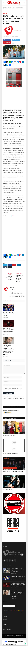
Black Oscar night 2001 (7, 489)
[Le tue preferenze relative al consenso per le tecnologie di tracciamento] (25, 643)
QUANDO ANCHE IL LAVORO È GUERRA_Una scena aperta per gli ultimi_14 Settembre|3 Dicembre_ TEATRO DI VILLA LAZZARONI (8, 350)
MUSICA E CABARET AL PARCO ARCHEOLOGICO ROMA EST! (8, 314)
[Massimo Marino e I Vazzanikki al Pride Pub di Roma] (14, 463)
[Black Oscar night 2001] (14, 481)
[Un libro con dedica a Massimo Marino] (14, 445)
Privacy (4, 626)
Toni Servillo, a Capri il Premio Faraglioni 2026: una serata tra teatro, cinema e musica (8, 331)
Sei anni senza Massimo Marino (9, 435)
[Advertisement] (14, 97)
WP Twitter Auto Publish (9, 638)
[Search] (24, 3)
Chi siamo (5, 616)
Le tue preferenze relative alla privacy (15, 642)
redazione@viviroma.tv (12, 216)
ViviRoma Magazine (7, 629)
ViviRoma (17, 30)
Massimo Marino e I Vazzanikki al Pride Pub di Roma (13, 471)
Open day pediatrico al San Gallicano (8, 278)
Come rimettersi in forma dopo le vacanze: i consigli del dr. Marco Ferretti (17, 570)
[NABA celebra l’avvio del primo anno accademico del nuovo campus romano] (14, 52)
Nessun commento (15, 36)
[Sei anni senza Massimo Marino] (14, 427)
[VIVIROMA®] (14, 3)
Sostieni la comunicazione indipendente (11, 410)
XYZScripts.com (20, 638)
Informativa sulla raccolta (9, 644)
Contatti (5, 619)
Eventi (5, 13)
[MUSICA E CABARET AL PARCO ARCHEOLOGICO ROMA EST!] (8, 307)
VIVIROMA (14, 636)
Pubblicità (5, 624)
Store (4, 621)
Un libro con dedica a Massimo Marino (10, 453)
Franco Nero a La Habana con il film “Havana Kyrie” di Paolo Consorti (19, 278)
